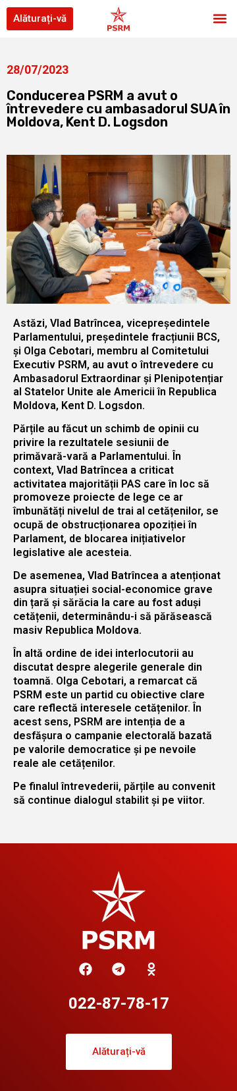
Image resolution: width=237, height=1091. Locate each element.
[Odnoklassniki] (151, 969)
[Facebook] (85, 969)
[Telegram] (118, 969)
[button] (219, 19)
